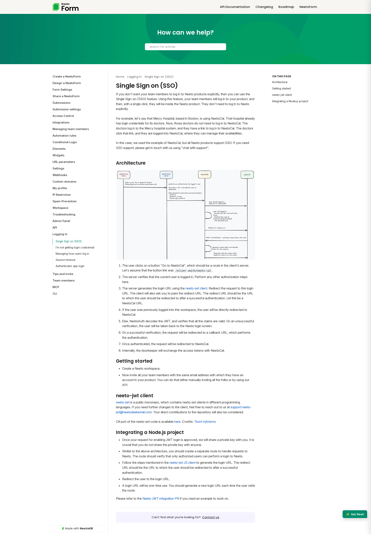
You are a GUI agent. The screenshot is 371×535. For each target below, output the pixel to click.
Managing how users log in (72, 253)
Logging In (134, 77)
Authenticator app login (70, 266)
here (177, 422)
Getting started (281, 88)
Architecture (280, 82)
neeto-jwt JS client (182, 462)
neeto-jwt (123, 402)
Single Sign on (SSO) (69, 241)
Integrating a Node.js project (290, 101)
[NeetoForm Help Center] (66, 7)
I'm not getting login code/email (75, 247)
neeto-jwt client (196, 288)
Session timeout (65, 259)
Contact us (210, 517)
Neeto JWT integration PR (160, 498)
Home (120, 77)
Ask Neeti (355, 514)
